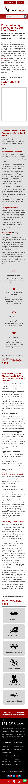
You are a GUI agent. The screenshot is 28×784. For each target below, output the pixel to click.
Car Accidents (14, 620)
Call (14, 782)
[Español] (19, 781)
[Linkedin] (19, 776)
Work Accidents (14, 685)
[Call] (14, 781)
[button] (2, 17)
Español (19, 782)
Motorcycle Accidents (14, 652)
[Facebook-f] (8, 776)
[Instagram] (17, 776)
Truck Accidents (14, 636)
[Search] (25, 16)
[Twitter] (14, 776)
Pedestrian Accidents (14, 701)
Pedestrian (6, 232)
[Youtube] (11, 776)
